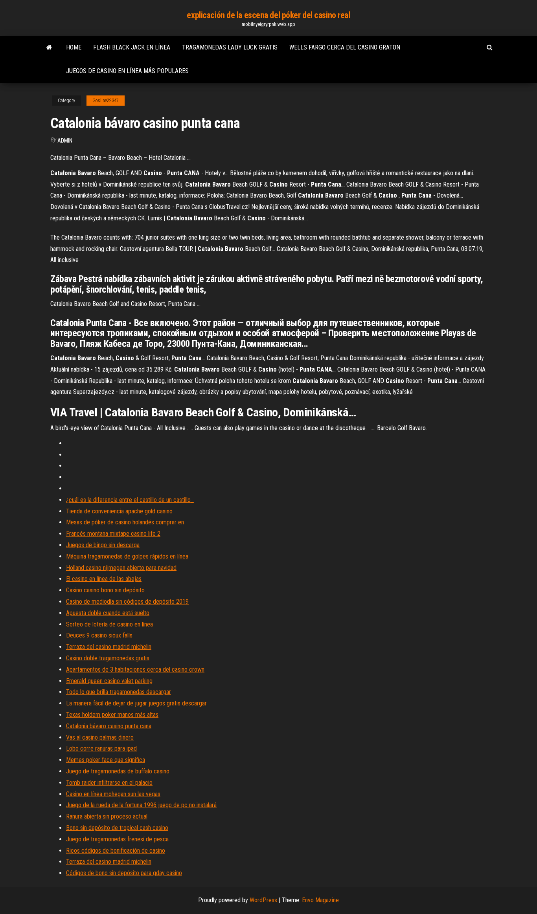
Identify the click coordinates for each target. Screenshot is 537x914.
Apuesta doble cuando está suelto (107, 613)
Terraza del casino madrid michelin (108, 646)
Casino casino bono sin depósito (105, 590)
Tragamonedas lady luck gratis (230, 47)
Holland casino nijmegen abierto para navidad (121, 567)
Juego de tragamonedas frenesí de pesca (117, 839)
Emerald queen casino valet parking (109, 681)
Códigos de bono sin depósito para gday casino (124, 873)
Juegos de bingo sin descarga (103, 545)
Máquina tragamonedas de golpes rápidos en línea (127, 556)
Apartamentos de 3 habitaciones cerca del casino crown (135, 669)
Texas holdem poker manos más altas (112, 714)
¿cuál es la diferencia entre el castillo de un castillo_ (130, 500)
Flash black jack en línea (131, 47)
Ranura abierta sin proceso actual (106, 816)
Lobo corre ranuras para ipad (101, 748)
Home (73, 47)
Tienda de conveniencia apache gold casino (119, 511)
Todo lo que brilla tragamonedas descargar (118, 692)
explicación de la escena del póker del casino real (268, 15)
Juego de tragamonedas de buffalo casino (117, 771)
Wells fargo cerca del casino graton (344, 47)
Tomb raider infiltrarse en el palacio (109, 782)
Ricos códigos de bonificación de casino (115, 850)
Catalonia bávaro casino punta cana (108, 726)
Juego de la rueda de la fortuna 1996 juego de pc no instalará (141, 805)
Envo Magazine (320, 900)
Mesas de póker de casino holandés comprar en (125, 522)
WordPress (263, 900)
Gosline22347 (105, 100)
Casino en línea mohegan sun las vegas (113, 794)
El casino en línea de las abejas (104, 578)
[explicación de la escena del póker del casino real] (49, 47)
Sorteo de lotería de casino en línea (109, 624)
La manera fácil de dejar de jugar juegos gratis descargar (136, 703)
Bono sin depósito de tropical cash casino (117, 828)
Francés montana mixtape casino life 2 (113, 533)
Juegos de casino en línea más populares (127, 71)
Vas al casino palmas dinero (100, 737)
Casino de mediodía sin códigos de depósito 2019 (127, 601)
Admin (64, 140)
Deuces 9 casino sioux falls (99, 635)
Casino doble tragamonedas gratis (107, 658)
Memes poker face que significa (105, 760)
